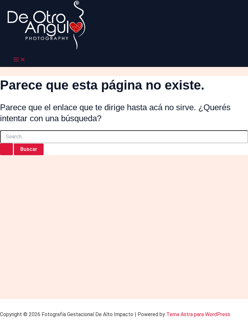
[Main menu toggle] (19, 60)
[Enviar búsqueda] (6, 149)
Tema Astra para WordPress (198, 314)
